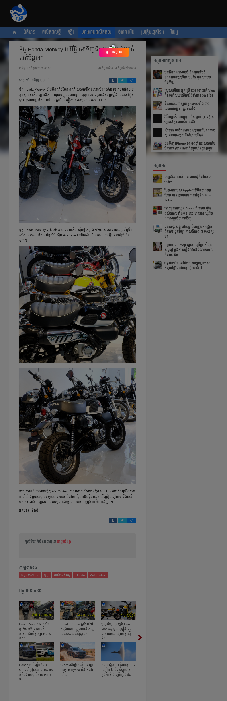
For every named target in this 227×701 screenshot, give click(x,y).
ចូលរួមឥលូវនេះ (114, 52)
